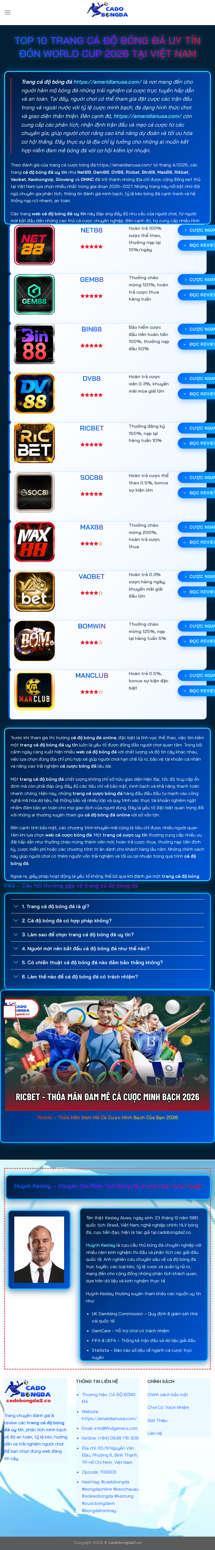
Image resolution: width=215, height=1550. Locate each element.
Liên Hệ (155, 1433)
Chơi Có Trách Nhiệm (168, 1407)
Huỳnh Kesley (100, 1245)
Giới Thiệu (157, 1420)
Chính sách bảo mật (168, 1394)
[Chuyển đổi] (16, 907)
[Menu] (7, 12)
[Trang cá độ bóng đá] (107, 12)
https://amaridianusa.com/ (107, 81)
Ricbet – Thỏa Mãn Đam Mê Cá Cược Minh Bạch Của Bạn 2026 (108, 1117)
